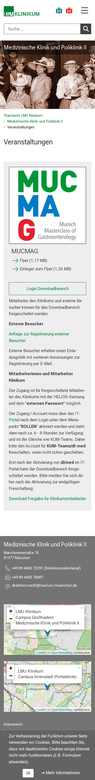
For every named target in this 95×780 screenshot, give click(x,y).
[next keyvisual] (89, 74)
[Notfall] (69, 11)
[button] (44, 586)
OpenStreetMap (62, 652)
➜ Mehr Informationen (60, 772)
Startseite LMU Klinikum (23, 115)
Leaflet (41, 652)
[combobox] (47, 29)
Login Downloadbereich (48, 288)
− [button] (10, 618)
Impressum (13, 724)
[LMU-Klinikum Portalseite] (21, 11)
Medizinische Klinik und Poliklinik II (45, 47)
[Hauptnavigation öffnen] (84, 10)
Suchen (86, 29)
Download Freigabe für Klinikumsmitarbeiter (47, 498)
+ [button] (10, 611)
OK (28, 773)
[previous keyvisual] (5, 74)
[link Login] (47, 205)
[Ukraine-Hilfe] (59, 11)
